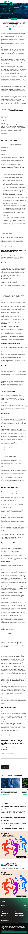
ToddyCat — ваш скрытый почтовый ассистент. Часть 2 (13, 828)
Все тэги (17, 910)
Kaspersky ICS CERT (20, 915)
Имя (2, 759)
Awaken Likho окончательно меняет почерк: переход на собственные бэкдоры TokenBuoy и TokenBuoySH (14, 824)
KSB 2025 (3, 915)
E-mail (16, 759)
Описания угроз (19, 913)
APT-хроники (4, 911)
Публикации (14, 19)
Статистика (18, 911)
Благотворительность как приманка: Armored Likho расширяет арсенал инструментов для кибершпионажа (9, 791)
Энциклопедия (4, 913)
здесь (13, 928)
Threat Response (5, 910)
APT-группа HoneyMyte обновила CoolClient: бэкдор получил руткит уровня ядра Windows (13, 807)
